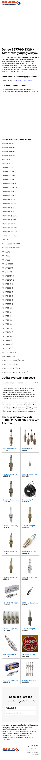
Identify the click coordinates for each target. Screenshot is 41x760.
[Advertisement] (20, 25)
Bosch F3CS (7, 164)
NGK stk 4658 (7, 348)
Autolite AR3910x (9, 151)
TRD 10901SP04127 (9, 356)
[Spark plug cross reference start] (11, 750)
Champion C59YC (9, 196)
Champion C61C (8, 200)
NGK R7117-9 (7, 328)
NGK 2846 (6, 252)
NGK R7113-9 (7, 312)
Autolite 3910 (7, 143)
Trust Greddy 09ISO (10, 364)
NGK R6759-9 (7, 300)
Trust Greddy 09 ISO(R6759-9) (14, 360)
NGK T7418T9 (7, 344)
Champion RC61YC (9, 232)
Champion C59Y (8, 192)
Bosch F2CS (7, 159)
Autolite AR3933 (8, 156)
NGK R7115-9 (7, 320)
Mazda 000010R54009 (11, 244)
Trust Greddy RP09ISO (11, 368)
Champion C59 (8, 171)
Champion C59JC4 (9, 188)
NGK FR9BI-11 (7, 268)
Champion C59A (8, 176)
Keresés (35, 383)
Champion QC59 (8, 208)
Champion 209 (7, 168)
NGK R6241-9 (7, 284)
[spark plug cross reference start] (20, 3)
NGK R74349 (7, 336)
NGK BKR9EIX (7, 264)
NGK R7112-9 (7, 308)
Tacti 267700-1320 (9, 352)
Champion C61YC (9, 204)
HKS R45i (6, 240)
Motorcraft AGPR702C (11, 248)
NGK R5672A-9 (8, 280)
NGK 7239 (6, 260)
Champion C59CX (9, 184)
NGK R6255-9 (7, 288)
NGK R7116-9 (7, 324)
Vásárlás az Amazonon (23, 80)
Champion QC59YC (9, 216)
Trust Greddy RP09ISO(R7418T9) (15, 372)
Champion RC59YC (9, 228)
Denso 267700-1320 (10, 236)
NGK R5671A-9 (8, 276)
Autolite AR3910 (8, 147)
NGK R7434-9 (7, 332)
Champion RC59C (9, 224)
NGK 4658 (6, 256)
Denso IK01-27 (8, 80)
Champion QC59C (9, 212)
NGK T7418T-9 (8, 340)
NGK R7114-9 (7, 316)
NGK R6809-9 (7, 304)
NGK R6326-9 (7, 292)
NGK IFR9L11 (7, 272)
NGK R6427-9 (7, 296)
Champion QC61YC (9, 220)
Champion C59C (8, 180)
